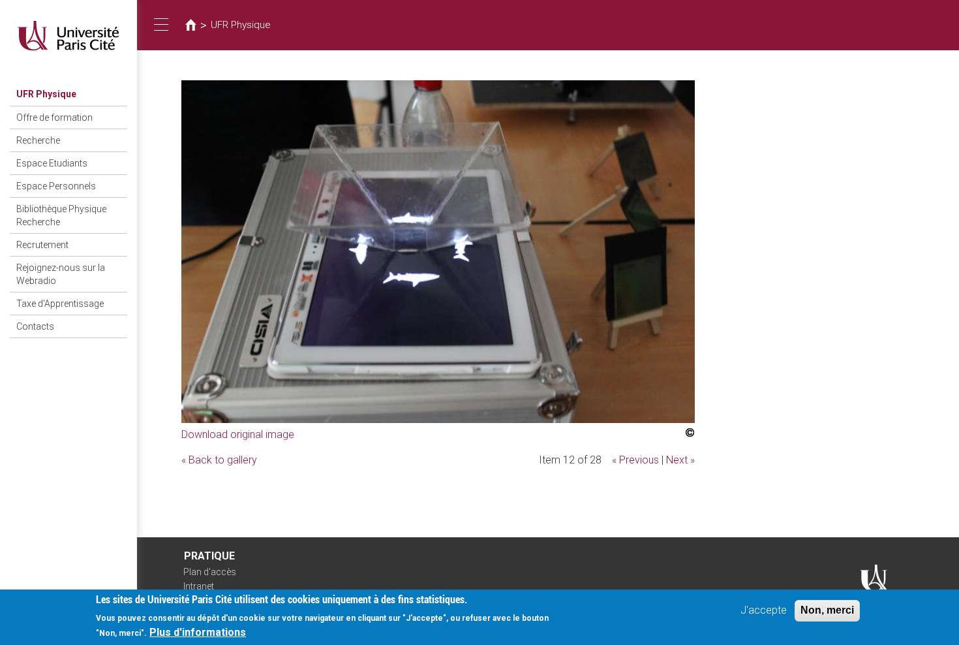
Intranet (198, 586)
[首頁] (68, 35)
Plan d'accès (209, 572)
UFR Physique (46, 94)
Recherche (38, 140)
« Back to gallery (219, 460)
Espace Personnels (56, 186)
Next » (680, 460)
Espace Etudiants (51, 163)
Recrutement (42, 245)
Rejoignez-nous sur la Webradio (60, 274)
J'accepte (763, 610)
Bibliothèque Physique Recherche (61, 215)
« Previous (635, 460)
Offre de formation (54, 117)
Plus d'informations (197, 632)
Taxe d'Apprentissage (60, 303)
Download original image (237, 434)
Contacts (35, 326)
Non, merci (827, 610)
